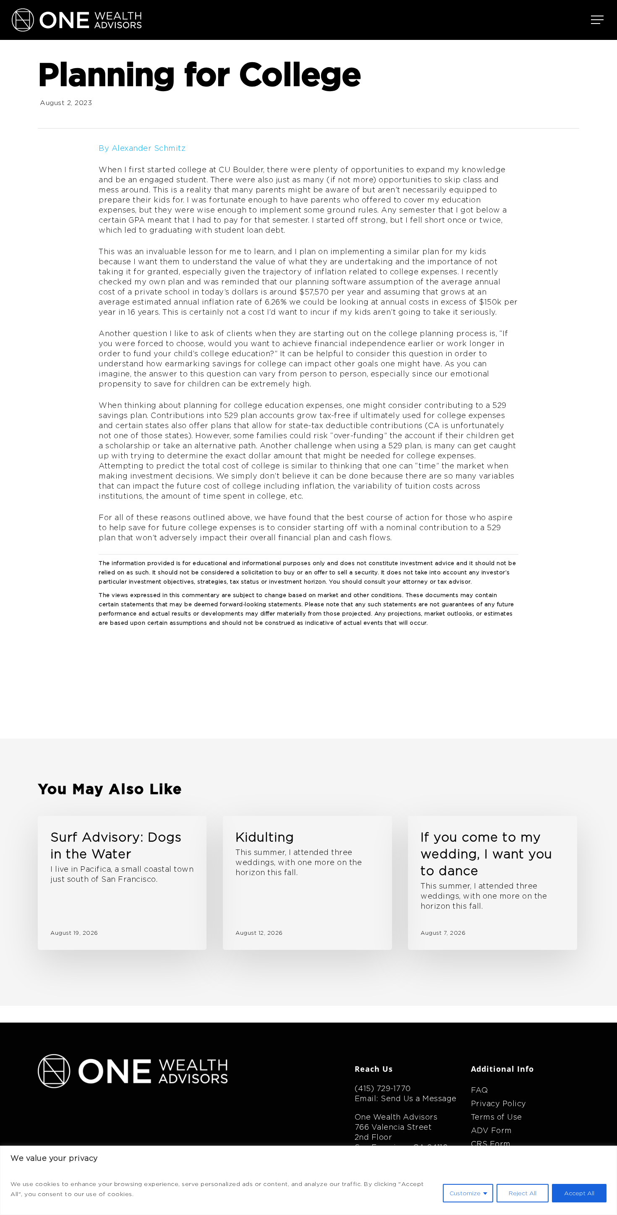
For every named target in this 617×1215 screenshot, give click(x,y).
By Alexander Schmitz (142, 148)
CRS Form (491, 1143)
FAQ (479, 1090)
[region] (308, 1180)
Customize (465, 1193)
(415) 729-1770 (383, 1088)
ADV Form (491, 1130)
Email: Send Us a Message (406, 1098)
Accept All (579, 1193)
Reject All (522, 1193)
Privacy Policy (498, 1103)
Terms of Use (496, 1116)
